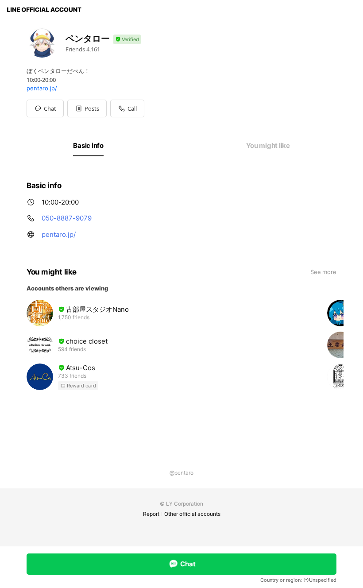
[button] (87, 108)
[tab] (88, 145)
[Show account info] (127, 40)
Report (151, 514)
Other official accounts (192, 514)
